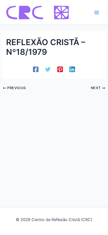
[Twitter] (48, 69)
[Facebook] (35, 69)
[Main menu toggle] (96, 12)
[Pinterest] (60, 69)
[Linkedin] (72, 69)
